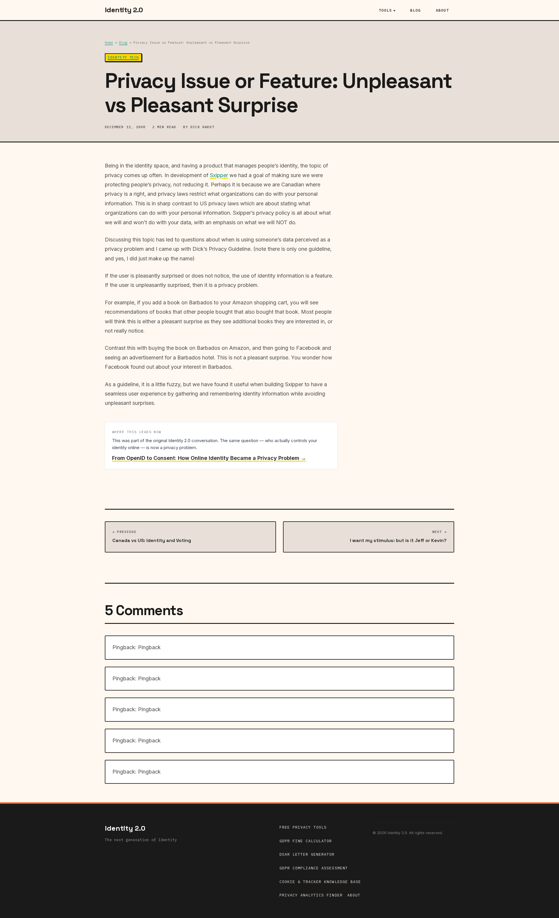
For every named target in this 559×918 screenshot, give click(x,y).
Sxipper (219, 175)
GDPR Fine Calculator (306, 840)
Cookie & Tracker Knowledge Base (320, 881)
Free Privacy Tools (303, 827)
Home (109, 42)
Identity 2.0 (125, 828)
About (442, 10)
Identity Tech (123, 57)
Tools (385, 10)
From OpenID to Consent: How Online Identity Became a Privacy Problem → (209, 458)
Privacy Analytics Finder (311, 895)
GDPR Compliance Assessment (314, 868)
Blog (415, 10)
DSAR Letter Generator (307, 854)
